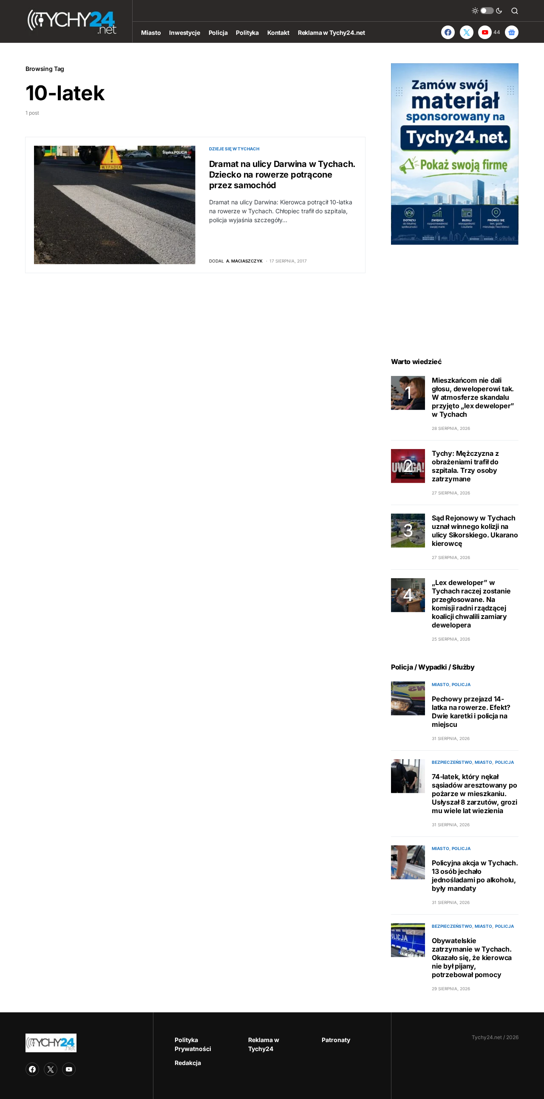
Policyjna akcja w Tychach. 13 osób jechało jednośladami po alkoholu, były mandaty (475, 876)
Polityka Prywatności (193, 1044)
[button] (487, 10)
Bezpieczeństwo (452, 762)
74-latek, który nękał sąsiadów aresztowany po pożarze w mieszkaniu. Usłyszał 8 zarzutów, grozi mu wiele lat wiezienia (474, 793)
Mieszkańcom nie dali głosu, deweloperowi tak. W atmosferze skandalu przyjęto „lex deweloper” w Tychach (473, 397)
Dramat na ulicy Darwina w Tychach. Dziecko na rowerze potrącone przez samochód (282, 174)
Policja (461, 684)
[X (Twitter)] (466, 32)
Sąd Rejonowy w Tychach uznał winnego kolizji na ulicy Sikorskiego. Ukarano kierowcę (475, 531)
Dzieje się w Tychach (234, 148)
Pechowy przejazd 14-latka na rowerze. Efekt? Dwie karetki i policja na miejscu (471, 712)
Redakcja (188, 1062)
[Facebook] (448, 32)
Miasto (440, 684)
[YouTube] (69, 1069)
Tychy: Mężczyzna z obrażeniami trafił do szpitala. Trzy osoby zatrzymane (465, 466)
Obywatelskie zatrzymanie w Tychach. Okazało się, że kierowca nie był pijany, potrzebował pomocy (472, 957)
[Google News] (511, 32)
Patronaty (336, 1039)
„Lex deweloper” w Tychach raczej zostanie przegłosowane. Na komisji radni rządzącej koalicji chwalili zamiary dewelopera (471, 603)
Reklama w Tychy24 (263, 1044)
